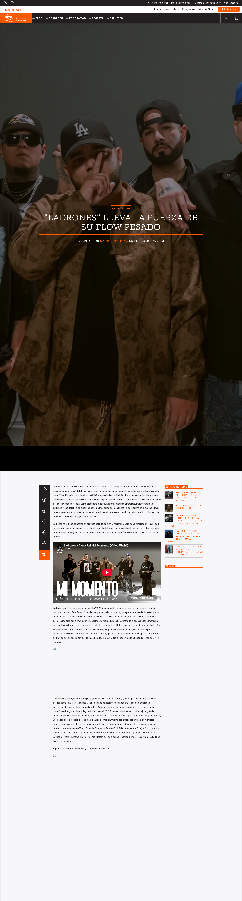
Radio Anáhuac (114, 261)
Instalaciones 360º (181, 2)
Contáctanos (231, 2)
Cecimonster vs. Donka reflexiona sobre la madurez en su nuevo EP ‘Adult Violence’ (184, 564)
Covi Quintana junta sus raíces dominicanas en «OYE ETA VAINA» (189, 594)
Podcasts (56, 18)
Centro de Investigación (208, 2)
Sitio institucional (158, 2)
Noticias (125, 228)
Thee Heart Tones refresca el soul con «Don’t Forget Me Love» (188, 540)
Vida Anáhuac (206, 9)
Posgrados (188, 9)
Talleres (116, 18)
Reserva (98, 18)
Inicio (157, 9)
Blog (39, 18)
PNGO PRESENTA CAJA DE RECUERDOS (188, 550)
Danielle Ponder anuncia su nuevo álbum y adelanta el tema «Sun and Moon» (183, 580)
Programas (77, 18)
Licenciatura (171, 9)
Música (115, 228)
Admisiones (229, 9)
